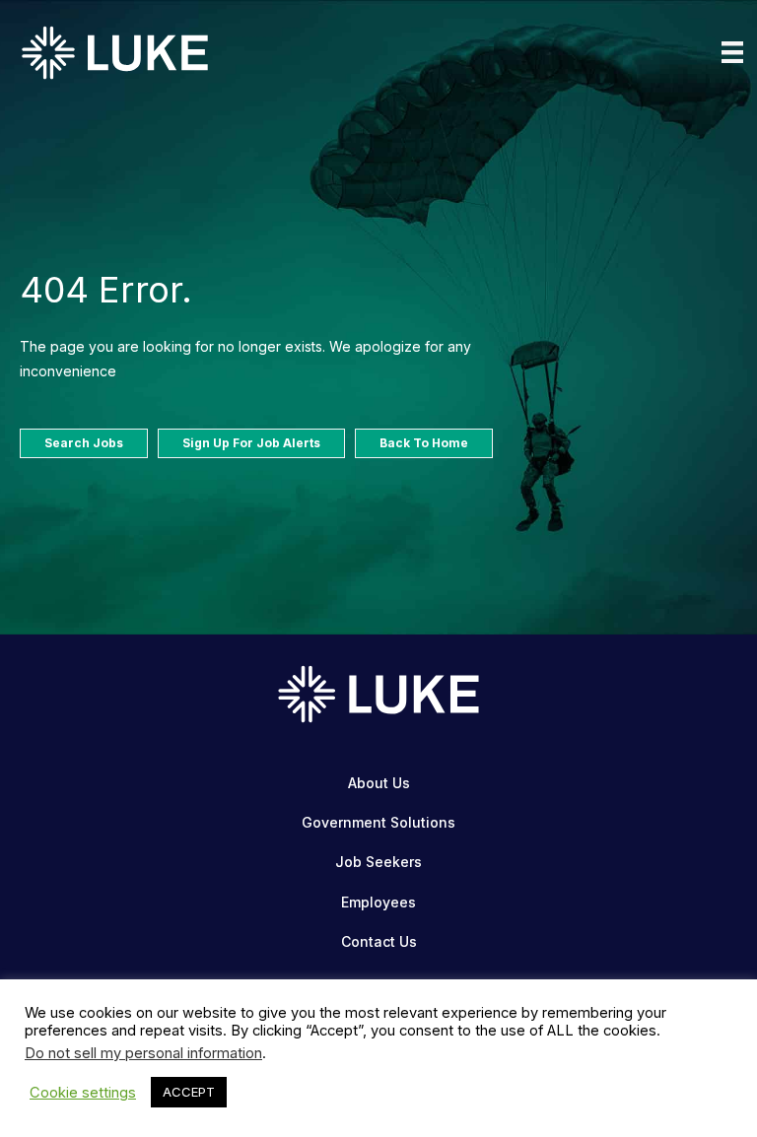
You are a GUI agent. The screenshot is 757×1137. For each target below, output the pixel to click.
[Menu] (732, 52)
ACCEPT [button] (189, 1092)
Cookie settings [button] (83, 1093)
